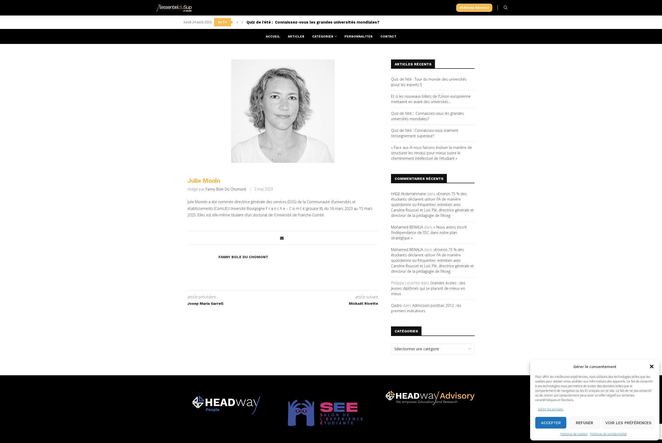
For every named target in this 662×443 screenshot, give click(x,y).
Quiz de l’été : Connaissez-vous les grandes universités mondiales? (312, 22)
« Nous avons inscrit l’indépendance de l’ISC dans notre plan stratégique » (429, 232)
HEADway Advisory (474, 7)
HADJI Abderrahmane (408, 193)
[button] (651, 366)
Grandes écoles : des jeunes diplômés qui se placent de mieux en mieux (428, 288)
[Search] (505, 7)
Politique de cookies (574, 434)
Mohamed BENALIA (407, 227)
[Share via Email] (282, 238)
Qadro (396, 305)
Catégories (322, 36)
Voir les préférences (628, 423)
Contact (388, 36)
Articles (296, 36)
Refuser (584, 423)
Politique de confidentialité (608, 434)
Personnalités (358, 36)
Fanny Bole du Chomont (226, 189)
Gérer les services (550, 409)
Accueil (273, 36)
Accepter (551, 423)
